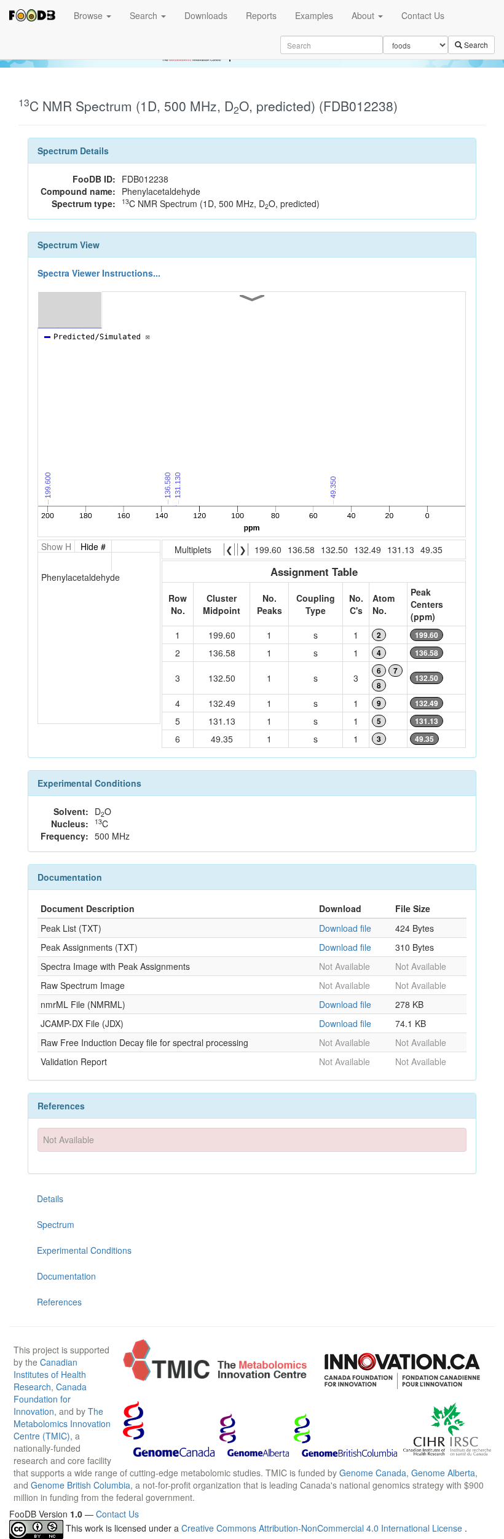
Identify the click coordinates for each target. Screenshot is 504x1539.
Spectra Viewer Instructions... (98, 273)
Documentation (66, 1276)
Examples (314, 15)
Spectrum (55, 1224)
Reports (261, 15)
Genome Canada (372, 1472)
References (59, 1302)
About (364, 15)
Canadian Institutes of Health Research (50, 1374)
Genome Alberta (443, 1472)
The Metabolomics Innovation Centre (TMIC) (62, 1423)
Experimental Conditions (84, 1250)
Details (50, 1198)
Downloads (205, 15)
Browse (89, 15)
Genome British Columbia (80, 1485)
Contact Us (422, 15)
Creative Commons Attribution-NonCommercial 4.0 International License (323, 1528)
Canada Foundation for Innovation (50, 1398)
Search (145, 15)
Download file (345, 928)
